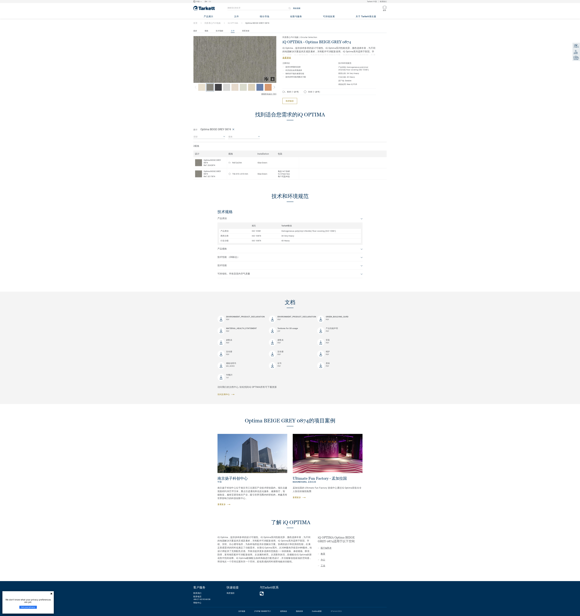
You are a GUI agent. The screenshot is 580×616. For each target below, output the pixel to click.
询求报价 (231, 593)
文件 (233, 31)
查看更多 (246, 31)
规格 (206, 31)
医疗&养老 (326, 548)
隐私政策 (299, 611)
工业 (323, 565)
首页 (195, 23)
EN (210, 2)
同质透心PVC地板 (213, 23)
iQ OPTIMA (233, 23)
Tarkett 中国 (372, 2)
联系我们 (383, 2)
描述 (195, 31)
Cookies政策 (317, 611)
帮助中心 (197, 603)
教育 (323, 554)
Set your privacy (28, 607)
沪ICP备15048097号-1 (262, 611)
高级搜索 (296, 8)
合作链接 (241, 611)
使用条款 (283, 611)
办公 (323, 559)
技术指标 (219, 31)
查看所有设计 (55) (268, 94)
